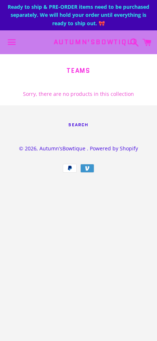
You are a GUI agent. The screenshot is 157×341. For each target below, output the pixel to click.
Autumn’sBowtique (79, 42)
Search (78, 124)
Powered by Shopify (114, 148)
